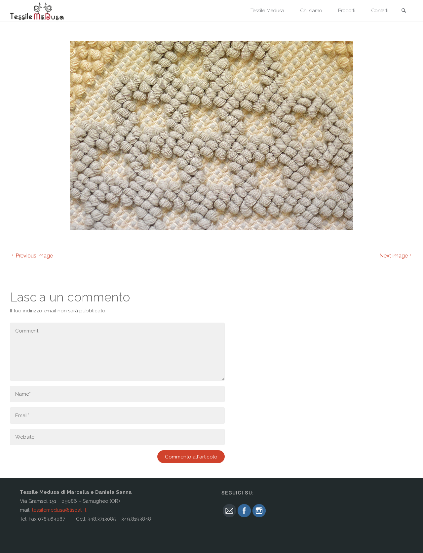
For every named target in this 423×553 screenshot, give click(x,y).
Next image (393, 255)
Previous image (34, 255)
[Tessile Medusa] (37, 11)
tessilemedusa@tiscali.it (59, 510)
